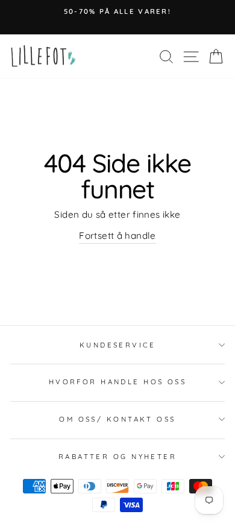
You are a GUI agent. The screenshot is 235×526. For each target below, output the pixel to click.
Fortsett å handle (117, 235)
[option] (117, 11)
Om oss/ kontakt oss (117, 419)
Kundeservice (117, 345)
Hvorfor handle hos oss (118, 382)
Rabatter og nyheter (117, 456)
